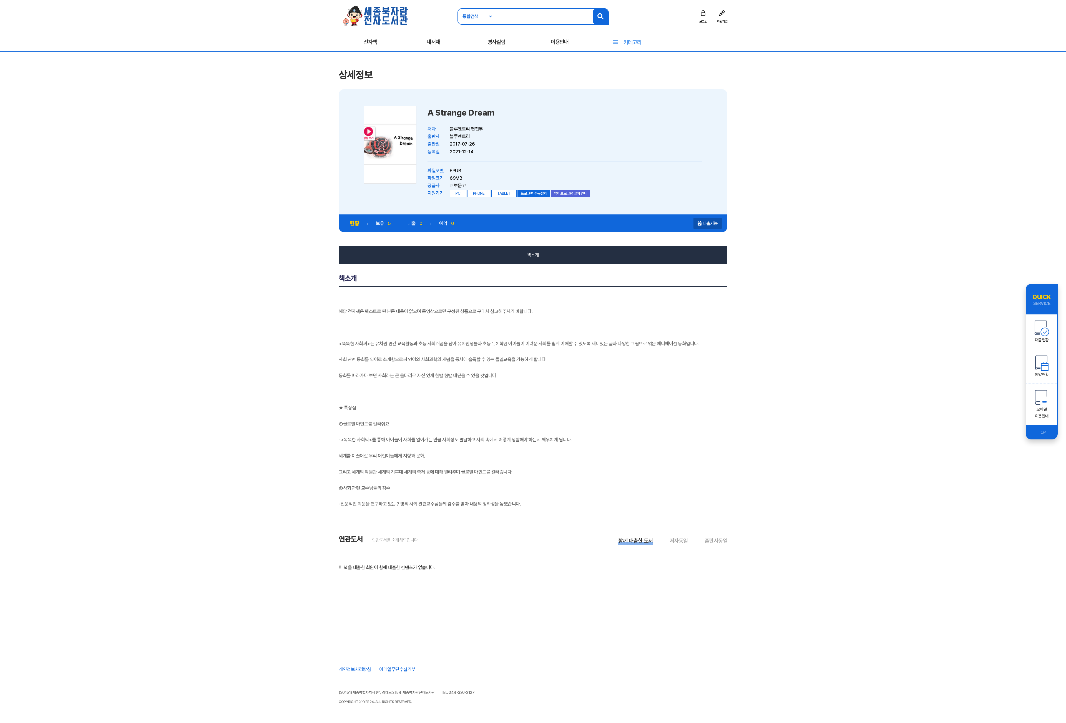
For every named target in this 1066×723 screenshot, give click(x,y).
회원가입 (722, 21)
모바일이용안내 (1042, 413)
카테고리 (632, 42)
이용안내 (560, 42)
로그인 (703, 21)
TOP (1042, 432)
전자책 (370, 42)
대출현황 (1042, 339)
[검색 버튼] (600, 16)
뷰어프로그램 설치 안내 (570, 193)
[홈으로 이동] (376, 15)
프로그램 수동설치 (534, 193)
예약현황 (1042, 374)
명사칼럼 (496, 42)
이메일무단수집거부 (397, 669)
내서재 (433, 42)
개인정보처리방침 (355, 669)
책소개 (533, 255)
